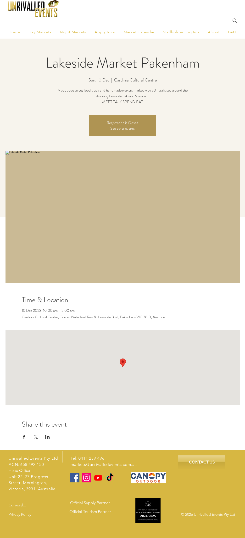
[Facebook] (74, 477)
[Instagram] (86, 477)
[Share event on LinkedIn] (47, 437)
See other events (122, 128)
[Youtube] (98, 477)
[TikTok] (110, 477)
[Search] (235, 21)
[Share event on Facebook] (24, 437)
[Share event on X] (35, 437)
